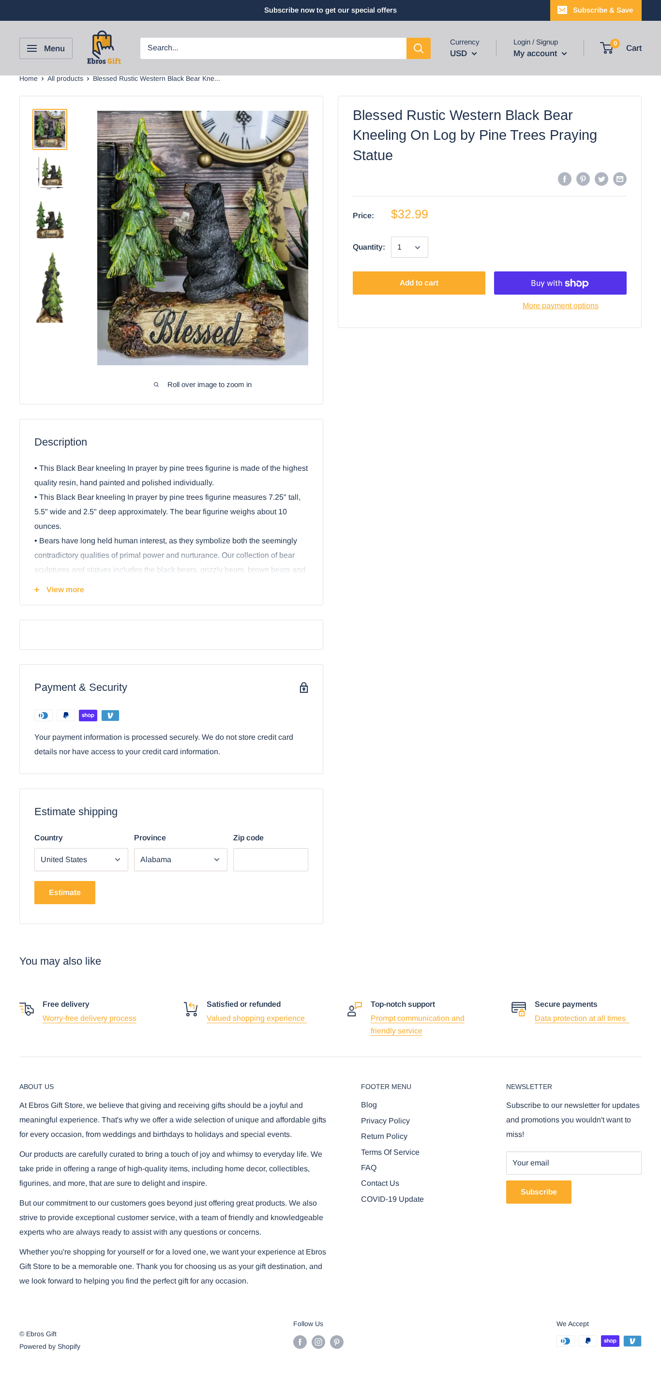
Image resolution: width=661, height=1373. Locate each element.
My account (536, 53)
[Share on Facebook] (564, 178)
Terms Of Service (390, 1152)
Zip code (248, 838)
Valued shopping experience (257, 1018)
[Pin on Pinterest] (583, 178)
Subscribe (539, 1192)
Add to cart (419, 283)
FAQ (368, 1168)
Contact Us (380, 1183)
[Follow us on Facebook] (300, 1342)
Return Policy (384, 1136)
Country (48, 838)
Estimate (65, 892)
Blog (369, 1105)
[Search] (418, 48)
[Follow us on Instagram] (318, 1342)
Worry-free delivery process (89, 1018)
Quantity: (369, 247)
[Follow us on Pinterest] (337, 1342)
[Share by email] (620, 178)
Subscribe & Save (603, 10)
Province (150, 838)
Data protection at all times (582, 1018)
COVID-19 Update (392, 1199)
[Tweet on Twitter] (601, 178)
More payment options (561, 306)
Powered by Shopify (49, 1346)
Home (28, 78)
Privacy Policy (385, 1121)
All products (65, 78)
